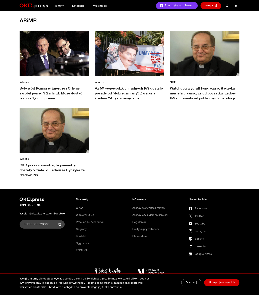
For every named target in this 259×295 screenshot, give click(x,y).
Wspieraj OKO (85, 215)
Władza (24, 82)
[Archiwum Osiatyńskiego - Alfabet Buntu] (108, 271)
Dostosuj (191, 282)
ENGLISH (82, 250)
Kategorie (78, 6)
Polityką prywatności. (71, 283)
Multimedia (100, 6)
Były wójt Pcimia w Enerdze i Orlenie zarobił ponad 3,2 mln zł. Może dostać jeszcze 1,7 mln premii (51, 93)
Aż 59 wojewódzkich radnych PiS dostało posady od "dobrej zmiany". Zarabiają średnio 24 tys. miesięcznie (129, 93)
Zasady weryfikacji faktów (148, 208)
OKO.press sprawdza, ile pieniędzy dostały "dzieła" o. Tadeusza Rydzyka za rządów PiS (52, 170)
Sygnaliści (82, 243)
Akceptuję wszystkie (221, 282)
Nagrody (81, 229)
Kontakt (81, 236)
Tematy (59, 6)
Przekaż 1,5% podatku (90, 222)
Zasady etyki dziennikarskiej (150, 215)
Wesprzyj (211, 5)
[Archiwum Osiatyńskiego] (151, 271)
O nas (79, 208)
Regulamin (139, 222)
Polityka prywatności (145, 229)
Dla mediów (139, 236)
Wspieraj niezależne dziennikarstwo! (43, 214)
